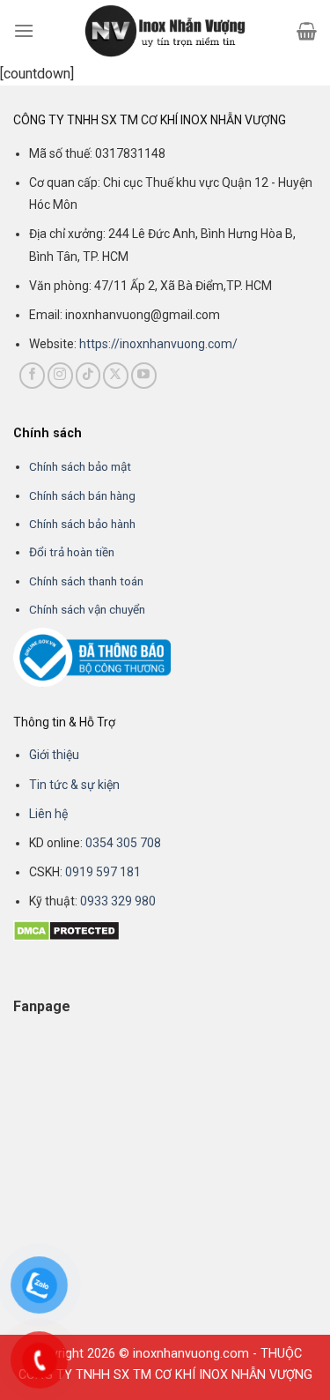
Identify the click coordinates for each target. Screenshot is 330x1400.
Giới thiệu (54, 755)
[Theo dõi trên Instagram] (60, 375)
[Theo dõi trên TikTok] (88, 375)
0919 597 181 (101, 872)
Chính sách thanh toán (86, 581)
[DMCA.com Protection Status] (66, 929)
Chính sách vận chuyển (87, 609)
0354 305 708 (123, 843)
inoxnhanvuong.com (191, 1353)
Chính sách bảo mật (80, 466)
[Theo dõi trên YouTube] (144, 375)
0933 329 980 (118, 901)
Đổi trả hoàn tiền (71, 552)
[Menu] (23, 30)
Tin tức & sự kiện (74, 785)
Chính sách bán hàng (82, 495)
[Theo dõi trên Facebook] (32, 375)
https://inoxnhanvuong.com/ (158, 344)
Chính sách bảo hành (82, 524)
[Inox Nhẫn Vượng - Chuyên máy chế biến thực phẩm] (165, 31)
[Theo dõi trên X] (115, 375)
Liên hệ (48, 814)
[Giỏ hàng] (307, 30)
